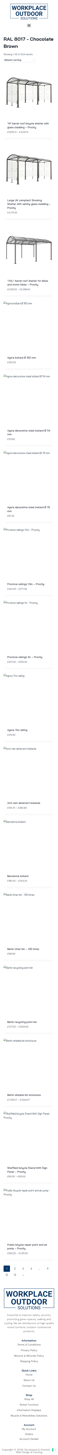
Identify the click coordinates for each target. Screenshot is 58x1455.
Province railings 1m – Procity (24, 657)
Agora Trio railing (17, 730)
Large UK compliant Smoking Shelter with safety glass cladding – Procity (29, 204)
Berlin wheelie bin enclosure (24, 1094)
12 (7, 1274)
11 (47, 1268)
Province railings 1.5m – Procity (25, 584)
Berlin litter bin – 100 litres (23, 949)
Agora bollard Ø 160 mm (21, 357)
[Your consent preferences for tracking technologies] (53, 1450)
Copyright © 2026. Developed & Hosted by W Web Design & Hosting (29, 1451)
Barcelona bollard (17, 876)
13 (15, 1274)
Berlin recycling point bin (22, 1021)
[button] (29, 25)
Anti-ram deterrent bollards (23, 802)
